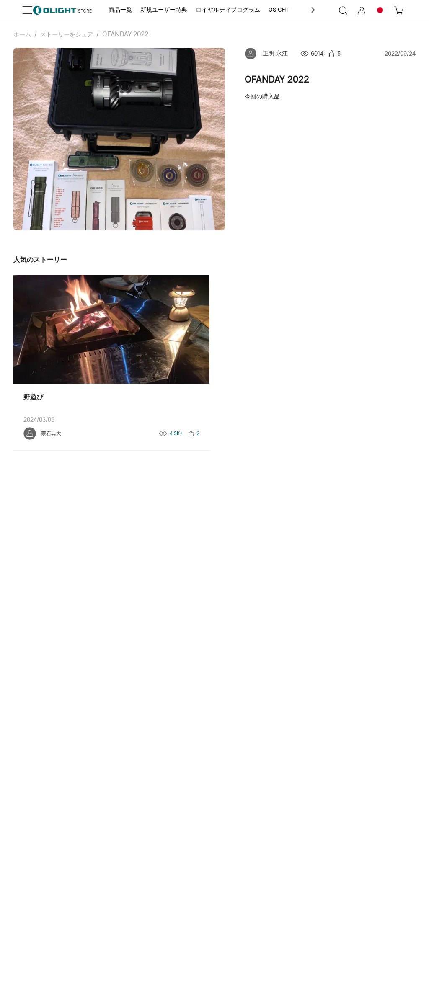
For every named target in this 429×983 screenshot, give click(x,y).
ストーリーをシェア (66, 34)
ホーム (22, 34)
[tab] (120, 10)
